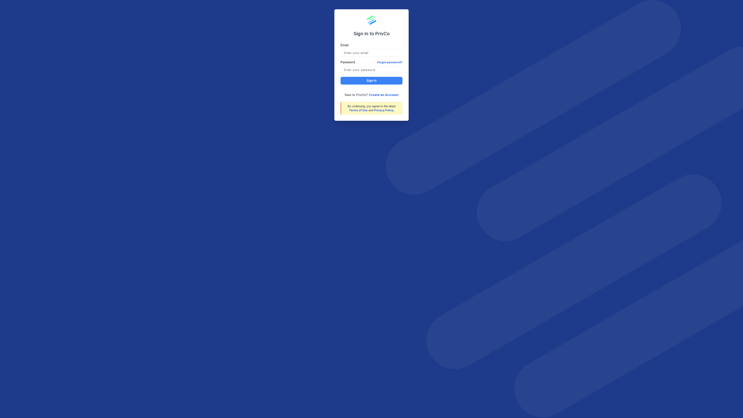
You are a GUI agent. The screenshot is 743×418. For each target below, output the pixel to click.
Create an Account (383, 95)
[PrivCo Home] (371, 20)
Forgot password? (389, 62)
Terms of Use (358, 110)
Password (348, 62)
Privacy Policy (384, 110)
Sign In (371, 80)
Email (344, 45)
